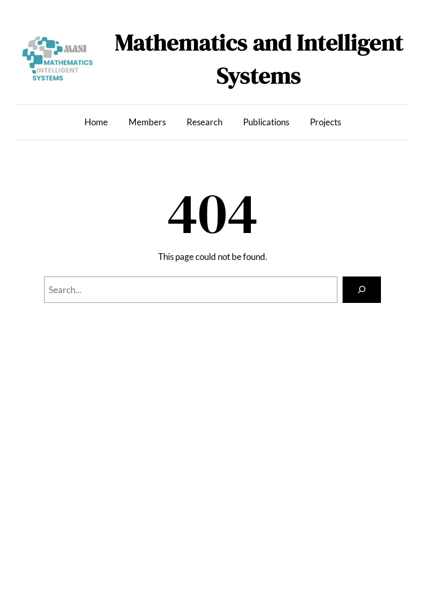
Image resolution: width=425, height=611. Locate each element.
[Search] (362, 290)
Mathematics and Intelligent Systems (259, 58)
